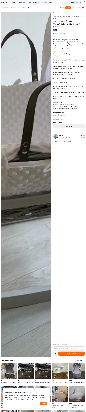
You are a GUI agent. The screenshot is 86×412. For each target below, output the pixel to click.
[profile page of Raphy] (55, 136)
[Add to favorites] (55, 354)
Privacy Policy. (29, 399)
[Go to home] (4, 7)
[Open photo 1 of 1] (26, 184)
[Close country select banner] (84, 2)
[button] (80, 360)
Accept (43, 403)
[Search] (29, 8)
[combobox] (19, 7)
